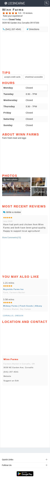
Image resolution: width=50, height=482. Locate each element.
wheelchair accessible (34, 77)
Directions (33, 29)
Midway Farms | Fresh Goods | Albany (22, 306)
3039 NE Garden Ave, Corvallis (18, 367)
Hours (5, 19)
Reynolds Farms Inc (13, 289)
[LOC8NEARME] (14, 3)
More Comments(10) (11, 237)
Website (7, 376)
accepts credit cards (12, 77)
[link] (16, 186)
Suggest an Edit (11, 381)
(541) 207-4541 (13, 29)
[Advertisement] (25, 51)
